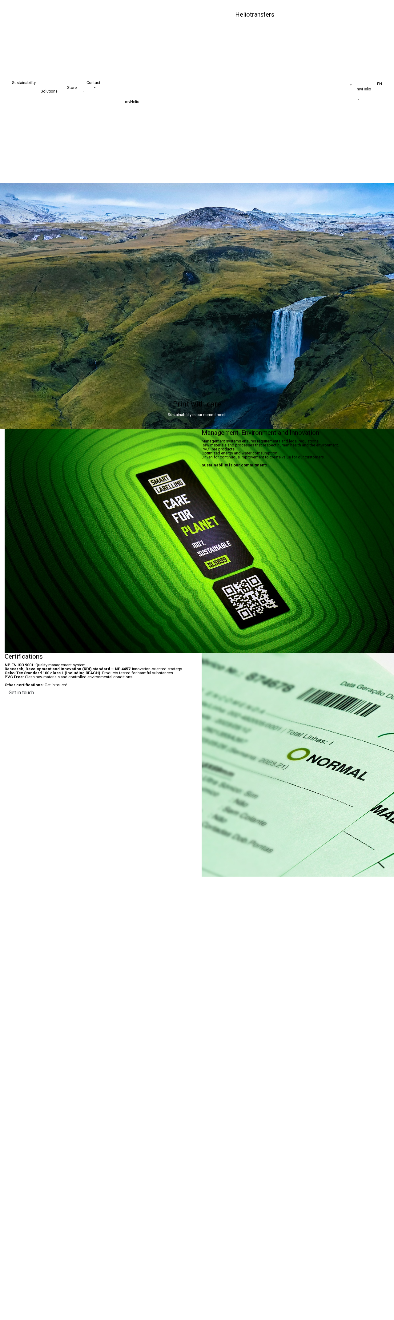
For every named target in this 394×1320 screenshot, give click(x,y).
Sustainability (24, 82)
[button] (346, 85)
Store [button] (72, 87)
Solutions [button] (49, 91)
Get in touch (21, 693)
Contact (93, 82)
